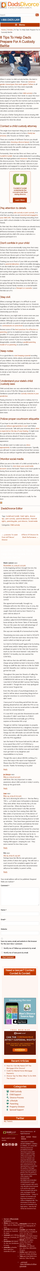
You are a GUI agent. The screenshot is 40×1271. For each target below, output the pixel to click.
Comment (5, 885)
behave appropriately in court (17, 426)
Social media (32, 521)
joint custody (10, 519)
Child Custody (16, 1091)
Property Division (17, 1106)
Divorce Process (17, 1097)
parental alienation (12, 264)
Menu (21, 25)
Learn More (20, 200)
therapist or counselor (24, 288)
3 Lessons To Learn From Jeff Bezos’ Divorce (10, 537)
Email (3, 919)
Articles (10, 30)
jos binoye (7, 774)
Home (3, 30)
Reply (5, 769)
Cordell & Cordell (6, 156)
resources (23, 159)
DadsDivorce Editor (12, 508)
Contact (28, 1136)
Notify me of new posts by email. (16, 953)
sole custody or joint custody (24, 213)
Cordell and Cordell (12, 516)
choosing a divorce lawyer (20, 142)
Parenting (14, 1104)
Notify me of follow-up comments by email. (20, 948)
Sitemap (23, 1138)
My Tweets (8, 1121)
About (23, 1136)
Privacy (34, 1136)
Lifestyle (14, 1100)
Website (4, 929)
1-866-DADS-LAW (10, 19)
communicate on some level (12, 326)
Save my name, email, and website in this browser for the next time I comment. (19, 942)
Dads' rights (24, 516)
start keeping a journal (22, 356)
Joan (5, 793)
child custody (27, 93)
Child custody (15, 525)
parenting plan (12, 521)
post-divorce (22, 521)
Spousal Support (17, 1110)
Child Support (15, 1094)
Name (4, 910)
